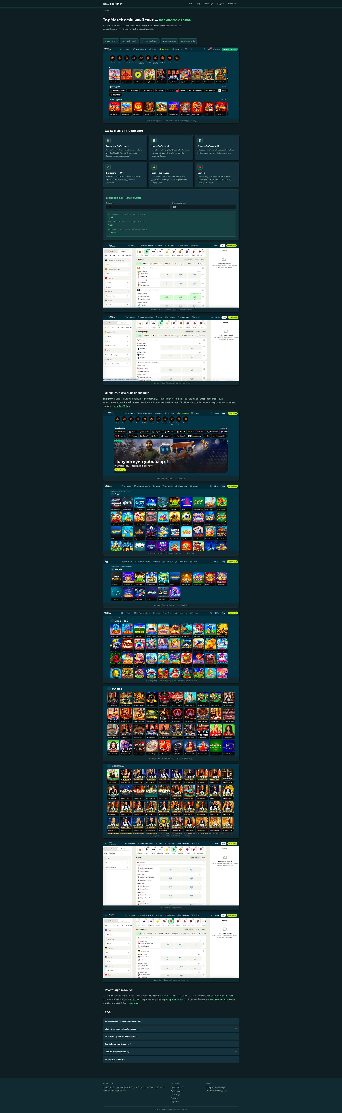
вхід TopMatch (122, 406)
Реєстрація (208, 4)
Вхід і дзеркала (177, 1091)
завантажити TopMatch (222, 999)
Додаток (220, 4)
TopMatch (116, 3)
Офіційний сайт (177, 1087)
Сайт (190, 4)
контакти (133, 1002)
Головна (106, 11)
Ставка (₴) (110, 203)
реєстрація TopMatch (175, 999)
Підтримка (232, 4)
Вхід (198, 4)
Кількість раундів (178, 203)
